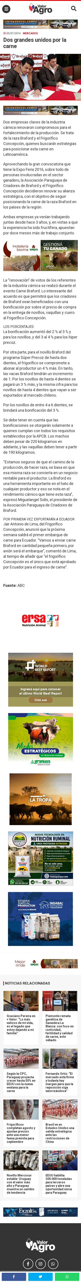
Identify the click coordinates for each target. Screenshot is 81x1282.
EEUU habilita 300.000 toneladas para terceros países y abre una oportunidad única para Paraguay (59, 1184)
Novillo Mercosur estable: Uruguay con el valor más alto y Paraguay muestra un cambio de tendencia (20, 1184)
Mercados (30, 33)
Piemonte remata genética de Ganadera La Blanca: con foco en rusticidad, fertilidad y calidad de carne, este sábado (60, 1028)
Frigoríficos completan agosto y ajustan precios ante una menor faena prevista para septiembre (21, 1133)
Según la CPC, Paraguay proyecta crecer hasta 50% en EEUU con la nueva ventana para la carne (21, 1082)
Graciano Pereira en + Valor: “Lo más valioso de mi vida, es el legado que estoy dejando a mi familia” (21, 1024)
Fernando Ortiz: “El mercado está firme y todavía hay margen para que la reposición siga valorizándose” (60, 1082)
